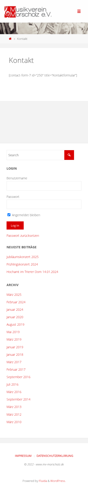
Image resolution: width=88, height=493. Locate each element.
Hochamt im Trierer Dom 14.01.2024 (32, 272)
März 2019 (14, 339)
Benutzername (17, 178)
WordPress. (58, 481)
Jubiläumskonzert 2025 (23, 257)
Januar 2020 (15, 317)
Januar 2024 (15, 309)
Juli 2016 (13, 384)
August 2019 (15, 324)
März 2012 (14, 414)
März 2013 (14, 407)
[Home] (10, 39)
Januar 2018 (15, 354)
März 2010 (14, 422)
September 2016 (18, 377)
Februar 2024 (16, 302)
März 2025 (14, 294)
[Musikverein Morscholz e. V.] (27, 11)
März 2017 (14, 362)
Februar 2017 (16, 369)
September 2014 (18, 399)
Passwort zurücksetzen (23, 235)
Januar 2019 (15, 347)
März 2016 (14, 392)
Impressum (23, 456)
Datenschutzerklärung (55, 456)
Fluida (42, 481)
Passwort (13, 196)
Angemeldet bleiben (25, 215)
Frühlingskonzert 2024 (22, 264)
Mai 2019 (13, 332)
